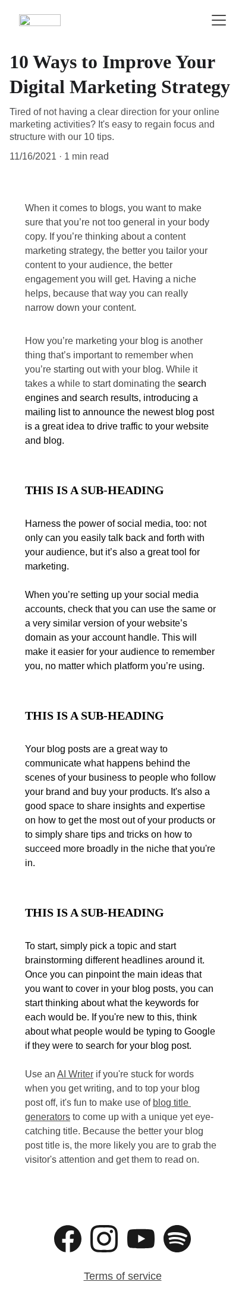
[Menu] (219, 20)
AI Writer (75, 1074)
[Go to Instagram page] (104, 1238)
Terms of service (123, 1276)
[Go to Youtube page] (141, 1238)
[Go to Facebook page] (67, 1238)
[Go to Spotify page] (177, 1238)
